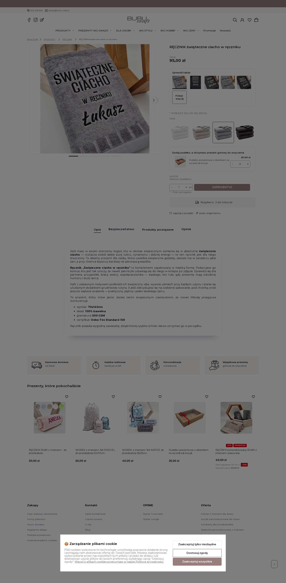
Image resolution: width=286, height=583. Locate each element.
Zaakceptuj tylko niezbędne (197, 544)
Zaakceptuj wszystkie (197, 561)
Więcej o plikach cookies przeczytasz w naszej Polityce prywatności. (119, 561)
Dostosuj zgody (197, 553)
